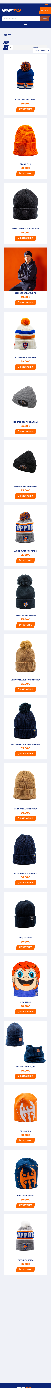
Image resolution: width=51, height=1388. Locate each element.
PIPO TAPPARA (25, 938)
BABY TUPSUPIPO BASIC (25, 100)
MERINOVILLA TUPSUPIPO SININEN (25, 744)
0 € (46, 10)
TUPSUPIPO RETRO (26, 1260)
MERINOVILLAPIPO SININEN (25, 873)
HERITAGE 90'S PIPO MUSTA (25, 486)
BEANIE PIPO (25, 164)
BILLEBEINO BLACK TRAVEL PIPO (25, 229)
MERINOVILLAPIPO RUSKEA (25, 809)
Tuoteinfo (26, 109)
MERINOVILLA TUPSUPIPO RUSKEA (25, 680)
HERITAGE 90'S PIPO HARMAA (25, 422)
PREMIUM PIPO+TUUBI (25, 1067)
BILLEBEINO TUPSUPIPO (25, 358)
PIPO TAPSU (25, 1002)
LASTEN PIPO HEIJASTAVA (25, 615)
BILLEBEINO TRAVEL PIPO (25, 293)
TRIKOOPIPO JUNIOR (25, 1196)
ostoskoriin (26, 238)
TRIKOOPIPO (25, 1131)
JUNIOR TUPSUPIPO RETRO (25, 551)
